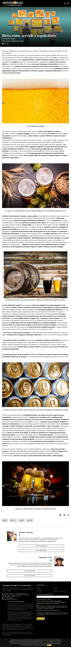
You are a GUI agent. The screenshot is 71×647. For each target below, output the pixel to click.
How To (13, 520)
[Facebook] (60, 515)
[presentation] (3, 103)
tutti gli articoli (29, 571)
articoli (39, 591)
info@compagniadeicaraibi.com (10, 599)
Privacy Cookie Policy (60, 591)
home (38, 588)
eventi (55, 587)
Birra (5, 520)
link (45, 641)
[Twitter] (64, 515)
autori (55, 589)
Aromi (21, 520)
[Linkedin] (68, 515)
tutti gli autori (41, 550)
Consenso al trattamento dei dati (44, 599)
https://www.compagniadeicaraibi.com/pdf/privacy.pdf (46, 602)
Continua (49, 645)
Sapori (29, 520)
